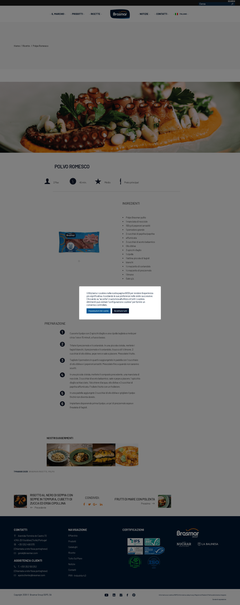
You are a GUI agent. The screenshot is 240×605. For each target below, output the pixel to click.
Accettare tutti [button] (120, 311)
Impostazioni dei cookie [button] (98, 311)
